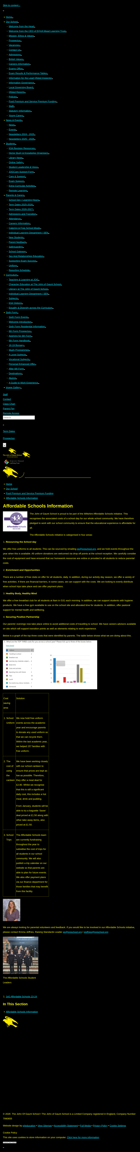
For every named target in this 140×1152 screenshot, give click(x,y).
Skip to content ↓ (11, 5)
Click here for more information (83, 1137)
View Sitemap (45, 1125)
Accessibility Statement (66, 1125)
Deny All (14, 1142)
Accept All (6, 1142)
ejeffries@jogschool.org (96, 932)
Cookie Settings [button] (118, 1125)
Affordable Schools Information (22, 498)
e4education (29, 1125)
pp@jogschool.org (86, 549)
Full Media (85, 1125)
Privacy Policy (100, 1125)
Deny (10, 1142)
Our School (12, 488)
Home (9, 484)
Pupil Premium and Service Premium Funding (29, 493)
